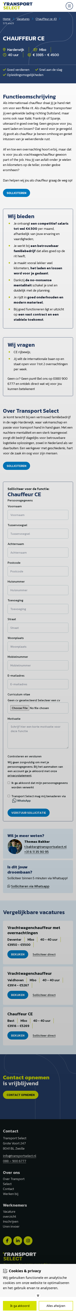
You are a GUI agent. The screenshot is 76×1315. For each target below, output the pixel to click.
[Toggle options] (38, 1295)
